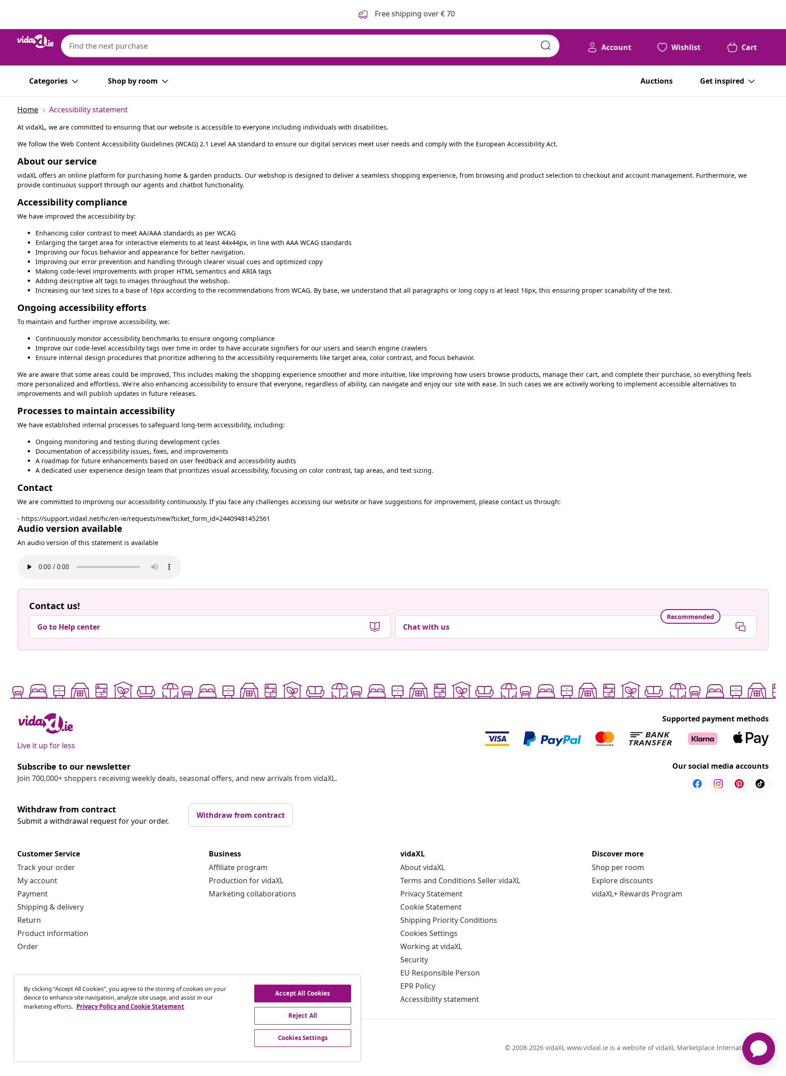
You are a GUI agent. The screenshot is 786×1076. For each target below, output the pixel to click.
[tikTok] (760, 783)
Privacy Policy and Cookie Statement (130, 1006)
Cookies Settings (429, 933)
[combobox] (310, 46)
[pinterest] (739, 783)
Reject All (302, 1015)
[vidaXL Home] (35, 41)
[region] (187, 1018)
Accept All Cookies (302, 993)
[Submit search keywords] (546, 45)
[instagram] (718, 783)
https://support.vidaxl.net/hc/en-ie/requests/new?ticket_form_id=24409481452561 (145, 518)
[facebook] (697, 783)
